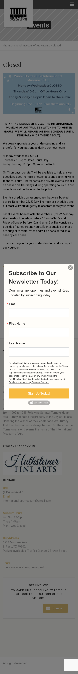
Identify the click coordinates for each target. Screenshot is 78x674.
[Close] (70, 267)
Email (13, 304)
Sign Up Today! (39, 393)
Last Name (17, 343)
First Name (17, 323)
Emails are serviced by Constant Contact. (29, 382)
